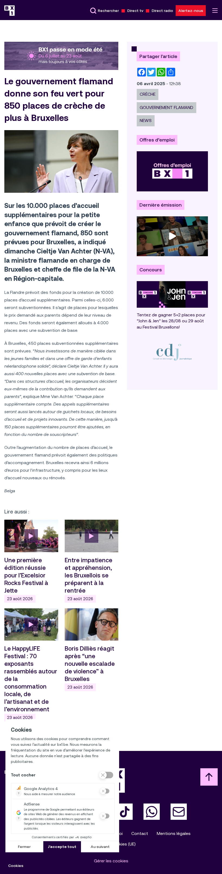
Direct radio (162, 10)
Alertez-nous (190, 10)
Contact (139, 833)
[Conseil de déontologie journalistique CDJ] (172, 352)
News (146, 120)
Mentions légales (174, 833)
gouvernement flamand (166, 107)
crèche (147, 94)
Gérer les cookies (111, 861)
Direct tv (135, 10)
